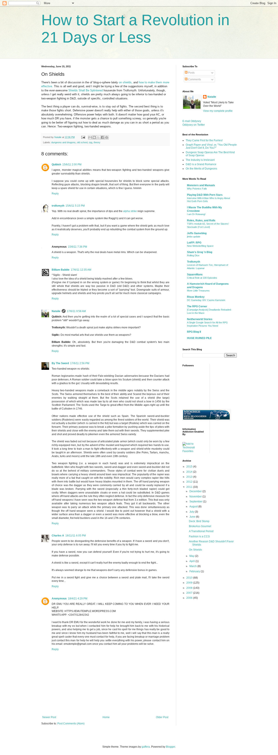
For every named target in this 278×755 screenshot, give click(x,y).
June (192, 516)
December (195, 491)
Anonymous (59, 598)
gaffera (146, 746)
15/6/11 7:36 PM (77, 246)
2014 (189, 471)
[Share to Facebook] (102, 137)
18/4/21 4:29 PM (77, 598)
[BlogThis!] (94, 137)
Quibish (56, 164)
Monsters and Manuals (201, 185)
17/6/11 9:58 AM (76, 311)
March (193, 566)
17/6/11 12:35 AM (81, 269)
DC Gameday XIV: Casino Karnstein (206, 300)
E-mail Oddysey (191, 121)
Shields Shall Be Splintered (85, 90)
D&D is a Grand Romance (201, 164)
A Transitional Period (201, 531)
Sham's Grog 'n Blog (199, 252)
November (195, 496)
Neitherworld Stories (199, 319)
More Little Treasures (198, 290)
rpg (90, 142)
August (193, 506)
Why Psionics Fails (197, 188)
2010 (189, 577)
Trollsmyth (193, 261)
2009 (189, 582)
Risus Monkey (196, 296)
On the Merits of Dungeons (201, 168)
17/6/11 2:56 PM (79, 363)
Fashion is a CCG (199, 536)
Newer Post (49, 717)
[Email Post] (83, 137)
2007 (189, 592)
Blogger (170, 746)
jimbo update (193, 236)
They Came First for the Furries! (204, 140)
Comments (194, 79)
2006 (189, 597)
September (196, 501)
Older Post (162, 717)
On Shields (195, 549)
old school (82, 142)
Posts (191, 72)
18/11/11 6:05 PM (75, 535)
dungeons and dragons (63, 142)
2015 (189, 466)
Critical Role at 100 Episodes (202, 277)
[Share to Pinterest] (106, 137)
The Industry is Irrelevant (200, 159)
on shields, (125, 82)
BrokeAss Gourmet (200, 526)
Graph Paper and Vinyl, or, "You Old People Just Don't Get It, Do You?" (211, 146)
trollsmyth (58, 205)
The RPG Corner (197, 306)
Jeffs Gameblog (197, 233)
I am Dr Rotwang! (196, 214)
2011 (189, 487)
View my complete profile (218, 110)
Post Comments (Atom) (70, 723)
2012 (189, 481)
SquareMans (195, 274)
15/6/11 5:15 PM (75, 205)
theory (97, 142)
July (192, 511)
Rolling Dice (193, 255)
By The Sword (60, 363)
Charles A (58, 535)
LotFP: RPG (194, 242)
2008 (189, 587)
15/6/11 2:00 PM (71, 164)
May (192, 556)
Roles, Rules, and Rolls (201, 220)
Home (106, 717)
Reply (55, 193)
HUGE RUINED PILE (199, 338)
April (192, 561)
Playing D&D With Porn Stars (205, 194)
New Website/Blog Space (200, 246)
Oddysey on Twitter (193, 124)
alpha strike (130, 211)
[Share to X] (98, 137)
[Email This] (90, 137)
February (195, 571)
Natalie (56, 311)
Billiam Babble (61, 269)
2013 (189, 476)
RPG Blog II (194, 331)
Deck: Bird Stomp (199, 521)
